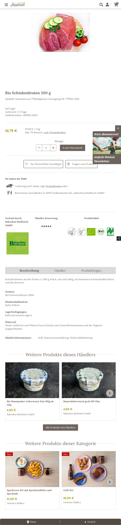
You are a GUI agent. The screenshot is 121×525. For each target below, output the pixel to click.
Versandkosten (57, 132)
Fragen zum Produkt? (84, 164)
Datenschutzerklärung (56, 337)
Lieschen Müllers (15, 503)
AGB (40, 337)
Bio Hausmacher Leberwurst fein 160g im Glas (30, 403)
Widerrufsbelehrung (81, 337)
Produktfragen (91, 270)
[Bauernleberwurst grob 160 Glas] (89, 380)
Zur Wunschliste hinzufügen (46, 164)
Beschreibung (29, 270)
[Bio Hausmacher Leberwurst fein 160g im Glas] (32, 380)
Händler (60, 270)
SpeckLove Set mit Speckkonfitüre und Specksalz (29, 492)
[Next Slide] (109, 393)
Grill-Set (68, 490)
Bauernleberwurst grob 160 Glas (81, 401)
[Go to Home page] (18, 4)
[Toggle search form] (100, 4)
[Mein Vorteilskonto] (108, 4)
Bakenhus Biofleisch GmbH (21, 414)
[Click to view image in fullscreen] (60, 49)
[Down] (39, 148)
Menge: (59, 141)
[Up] (53, 148)
